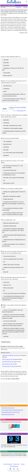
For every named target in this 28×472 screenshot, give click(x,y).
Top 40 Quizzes (20, 110)
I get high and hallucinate (9, 226)
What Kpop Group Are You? (8, 414)
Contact (22, 464)
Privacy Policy (16, 464)
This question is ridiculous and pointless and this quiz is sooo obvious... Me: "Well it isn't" (13, 230)
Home (10, 469)
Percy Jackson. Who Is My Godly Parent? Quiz (12, 410)
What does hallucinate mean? (11, 223)
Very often (6, 59)
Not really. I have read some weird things (13, 177)
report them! (12, 455)
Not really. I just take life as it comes (12, 125)
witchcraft (5, 336)
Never (5, 91)
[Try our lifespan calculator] (14, 439)
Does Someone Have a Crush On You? (11, 412)
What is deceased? (8, 288)
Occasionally (6, 72)
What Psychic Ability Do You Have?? (11, 355)
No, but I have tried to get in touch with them (14, 293)
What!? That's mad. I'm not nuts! (11, 264)
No (4, 180)
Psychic (4, 7)
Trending (17, 469)
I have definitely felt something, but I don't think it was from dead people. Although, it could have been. (13, 298)
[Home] (14, 2)
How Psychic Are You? (7, 359)
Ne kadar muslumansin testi (8, 407)
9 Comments (18, 7)
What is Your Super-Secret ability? (18, 107)
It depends (6, 155)
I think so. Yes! (7, 285)
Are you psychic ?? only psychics (10, 366)
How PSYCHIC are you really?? (9, 361)
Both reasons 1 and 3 (8, 183)
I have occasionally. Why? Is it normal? (13, 259)
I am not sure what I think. (9, 321)
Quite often (6, 62)
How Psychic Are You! (7, 364)
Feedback (25, 7)
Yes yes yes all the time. (9, 256)
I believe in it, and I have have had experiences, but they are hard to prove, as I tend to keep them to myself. (13, 316)
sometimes (6, 147)
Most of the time (7, 144)
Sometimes (6, 65)
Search (14, 469)
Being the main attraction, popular (12, 196)
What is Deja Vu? (7, 75)
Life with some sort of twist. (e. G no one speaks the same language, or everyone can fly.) (13, 203)
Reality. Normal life (8, 199)
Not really (5, 149)
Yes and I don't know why (9, 170)
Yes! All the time (7, 85)
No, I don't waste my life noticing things (13, 152)
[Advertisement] (14, 44)
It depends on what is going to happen (13, 128)
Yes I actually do (7, 141)
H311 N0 (5, 272)
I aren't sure (6, 282)
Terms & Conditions (7, 464)
